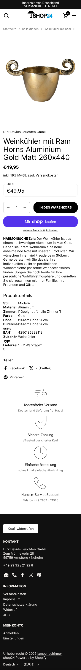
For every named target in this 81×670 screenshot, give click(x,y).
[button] (6, 15)
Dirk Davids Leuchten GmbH (24, 132)
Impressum (11, 599)
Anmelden (11, 633)
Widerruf (10, 610)
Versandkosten (47, 175)
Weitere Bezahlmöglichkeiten (40, 230)
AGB (6, 615)
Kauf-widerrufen (21, 529)
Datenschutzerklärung (20, 604)
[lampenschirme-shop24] (40, 15)
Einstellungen (13, 638)
